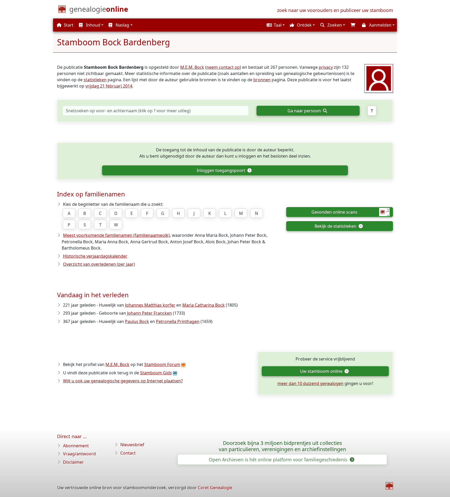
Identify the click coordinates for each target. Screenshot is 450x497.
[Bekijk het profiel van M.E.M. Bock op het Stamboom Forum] (378, 78)
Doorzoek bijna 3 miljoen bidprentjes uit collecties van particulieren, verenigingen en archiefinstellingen (282, 446)
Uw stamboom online (321, 371)
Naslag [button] (122, 25)
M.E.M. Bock (192, 67)
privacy (326, 67)
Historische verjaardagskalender (95, 256)
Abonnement (76, 446)
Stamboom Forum (162, 364)
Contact (128, 453)
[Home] (389, 485)
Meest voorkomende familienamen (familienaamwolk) (116, 235)
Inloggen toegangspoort (221, 170)
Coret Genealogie (215, 487)
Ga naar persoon (305, 111)
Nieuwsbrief (132, 445)
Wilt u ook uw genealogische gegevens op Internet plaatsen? (123, 381)
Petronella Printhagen (177, 321)
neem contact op (223, 67)
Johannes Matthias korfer (150, 305)
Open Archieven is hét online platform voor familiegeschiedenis (278, 459)
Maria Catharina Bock (203, 305)
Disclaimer (73, 462)
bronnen (262, 80)
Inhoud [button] (92, 25)
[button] (275, 25)
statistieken (95, 80)
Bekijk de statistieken (336, 226)
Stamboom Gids (156, 373)
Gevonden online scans (334, 212)
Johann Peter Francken (149, 313)
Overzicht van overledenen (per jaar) (99, 264)
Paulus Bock (137, 321)
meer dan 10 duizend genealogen (310, 383)
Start (68, 25)
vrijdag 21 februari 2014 (108, 86)
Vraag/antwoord (79, 454)
